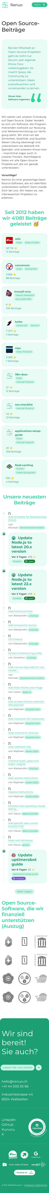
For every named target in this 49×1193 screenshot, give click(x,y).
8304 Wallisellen (15, 1099)
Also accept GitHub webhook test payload (26, 703)
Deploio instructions (20, 792)
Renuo (16, 5)
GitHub (7, 1125)
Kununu (8, 1129)
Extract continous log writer (25, 653)
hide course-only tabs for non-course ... (26, 669)
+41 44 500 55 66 (15, 1086)
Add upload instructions (23, 778)
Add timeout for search (22, 625)
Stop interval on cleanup (23, 732)
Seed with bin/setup (20, 840)
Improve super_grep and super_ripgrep (23, 762)
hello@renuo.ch (14, 1081)
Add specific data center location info (23, 825)
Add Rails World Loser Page (25, 687)
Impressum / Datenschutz (35, 1185)
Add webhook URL (19, 746)
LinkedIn (9, 1120)
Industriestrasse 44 (17, 1094)
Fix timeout (15, 639)
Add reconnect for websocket (26, 718)
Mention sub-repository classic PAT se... (27, 808)
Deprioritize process (20, 611)
